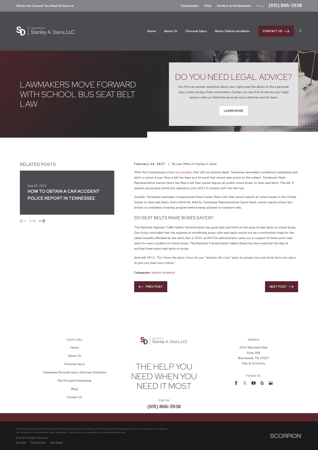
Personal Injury (74, 364)
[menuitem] (21, 442)
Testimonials (189, 6)
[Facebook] (236, 383)
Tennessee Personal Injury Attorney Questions (74, 372)
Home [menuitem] (151, 31)
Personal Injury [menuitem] (196, 31)
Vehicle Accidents (163, 273)
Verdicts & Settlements (234, 6)
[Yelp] (262, 383)
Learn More (233, 111)
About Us (74, 356)
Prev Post (154, 287)
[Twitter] (245, 383)
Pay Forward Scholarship (74, 381)
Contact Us (272, 31)
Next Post (278, 287)
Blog (260, 6)
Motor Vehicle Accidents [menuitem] (232, 31)
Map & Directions (253, 363)
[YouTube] (253, 383)
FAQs (208, 6)
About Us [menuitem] (170, 31)
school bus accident (179, 172)
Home (74, 347)
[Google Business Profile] (271, 383)
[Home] (45, 31)
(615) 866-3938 (285, 5)
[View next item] (42, 221)
